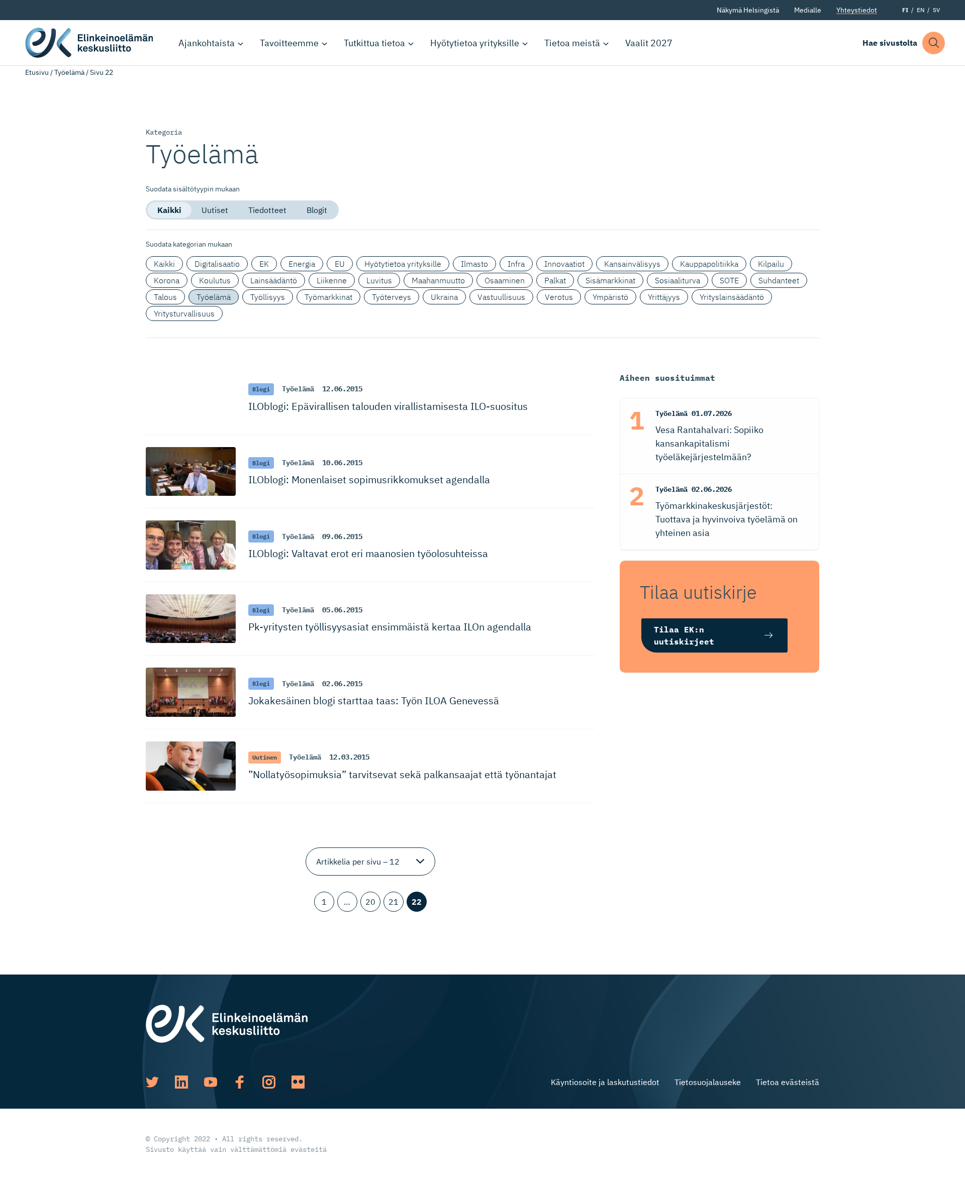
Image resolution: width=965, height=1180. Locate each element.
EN (920, 10)
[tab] (169, 210)
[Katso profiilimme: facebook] (239, 1082)
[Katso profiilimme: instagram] (268, 1082)
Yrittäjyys (664, 297)
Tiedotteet (267, 210)
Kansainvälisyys (632, 264)
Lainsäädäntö (273, 280)
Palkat (555, 280)
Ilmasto (474, 264)
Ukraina (444, 297)
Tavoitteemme (289, 43)
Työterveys (391, 297)
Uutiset (215, 210)
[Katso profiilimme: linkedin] (181, 1082)
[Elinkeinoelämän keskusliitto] (227, 1023)
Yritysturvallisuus (184, 313)
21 (394, 902)
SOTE (729, 280)
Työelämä (69, 72)
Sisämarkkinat (610, 280)
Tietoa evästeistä (787, 1082)
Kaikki (169, 210)
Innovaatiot (564, 264)
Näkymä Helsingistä (748, 10)
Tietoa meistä (572, 43)
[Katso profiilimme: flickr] (298, 1082)
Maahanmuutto (438, 280)
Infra (516, 264)
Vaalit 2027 (648, 43)
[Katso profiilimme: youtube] (210, 1082)
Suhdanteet (778, 280)
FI (905, 10)
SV (936, 10)
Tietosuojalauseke (707, 1082)
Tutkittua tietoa (374, 43)
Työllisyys (267, 297)
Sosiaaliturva (677, 280)
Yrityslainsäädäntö (732, 297)
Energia (301, 264)
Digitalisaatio (217, 264)
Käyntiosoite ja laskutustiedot (605, 1082)
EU (340, 264)
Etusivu (37, 72)
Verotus (559, 297)
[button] (933, 43)
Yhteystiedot (856, 10)
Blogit (317, 210)
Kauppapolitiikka (709, 264)
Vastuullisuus (501, 297)
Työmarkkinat (328, 297)
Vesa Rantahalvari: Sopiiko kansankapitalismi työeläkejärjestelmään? (709, 443)
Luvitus (379, 280)
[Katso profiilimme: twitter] (152, 1082)
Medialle (807, 10)
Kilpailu (771, 264)
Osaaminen (505, 280)
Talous (165, 297)
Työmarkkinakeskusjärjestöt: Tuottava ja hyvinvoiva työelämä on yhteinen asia (726, 519)
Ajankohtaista (206, 43)
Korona (166, 280)
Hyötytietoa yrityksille (474, 43)
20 (370, 902)
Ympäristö (610, 297)
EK (264, 264)
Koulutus (215, 280)
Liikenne (332, 280)
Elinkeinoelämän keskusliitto (90, 43)
